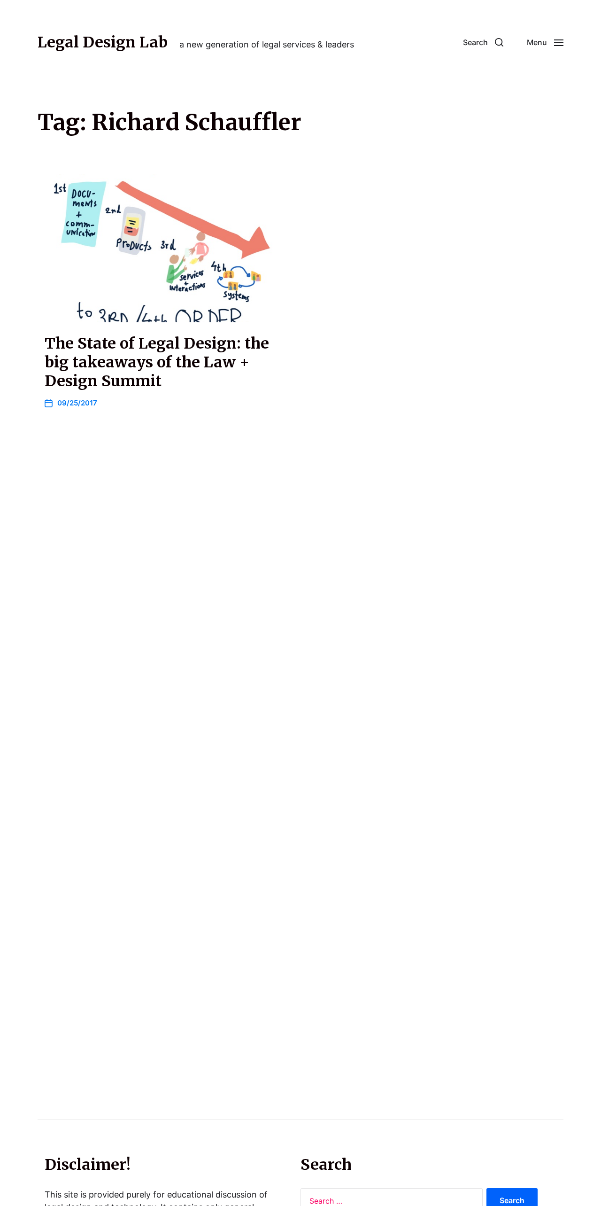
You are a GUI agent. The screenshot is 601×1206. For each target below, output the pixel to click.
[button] (483, 42)
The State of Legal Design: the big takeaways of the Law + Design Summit (157, 362)
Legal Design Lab (103, 42)
